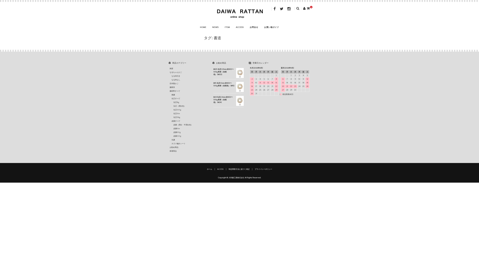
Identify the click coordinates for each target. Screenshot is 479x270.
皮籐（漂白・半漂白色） (183, 125)
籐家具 (172, 87)
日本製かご (174, 84)
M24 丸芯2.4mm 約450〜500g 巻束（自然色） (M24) (223, 99)
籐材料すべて (175, 91)
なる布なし (176, 80)
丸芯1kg (176, 102)
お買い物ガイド (271, 27)
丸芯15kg (176, 117)
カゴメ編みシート (178, 144)
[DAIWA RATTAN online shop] (239, 16)
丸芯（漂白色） (179, 106)
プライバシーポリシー (263, 169)
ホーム (209, 169)
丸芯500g (177, 110)
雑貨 (171, 69)
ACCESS (240, 27)
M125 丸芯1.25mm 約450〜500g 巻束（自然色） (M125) (223, 72)
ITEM (227, 27)
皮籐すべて (176, 121)
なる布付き (176, 76)
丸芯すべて (176, 99)
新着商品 (173, 151)
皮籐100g (176, 132)
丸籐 (173, 140)
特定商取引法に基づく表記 (239, 169)
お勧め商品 (174, 147)
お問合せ (254, 27)
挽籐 (173, 95)
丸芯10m (176, 114)
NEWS (215, 27)
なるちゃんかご (176, 72)
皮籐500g (177, 136)
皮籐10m (176, 129)
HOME (203, 27)
